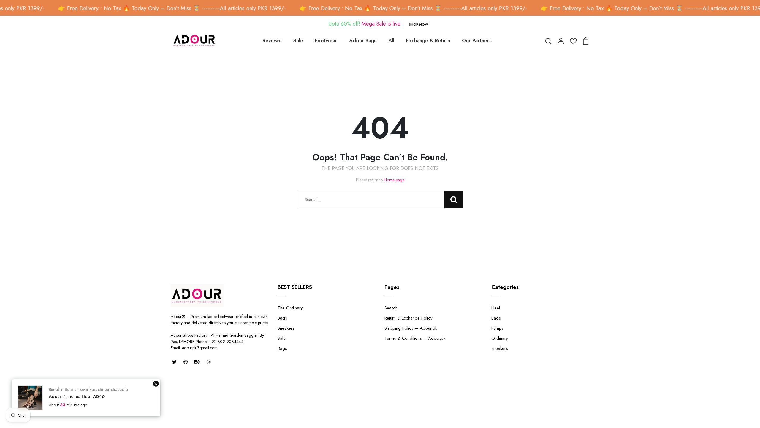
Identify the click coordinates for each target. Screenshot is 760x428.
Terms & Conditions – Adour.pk (414, 338)
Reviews (271, 40)
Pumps (497, 328)
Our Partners (477, 40)
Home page (394, 180)
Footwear (326, 40)
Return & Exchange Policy (408, 318)
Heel (495, 308)
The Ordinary (290, 308)
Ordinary (499, 338)
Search (391, 308)
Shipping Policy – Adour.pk (410, 328)
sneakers (499, 348)
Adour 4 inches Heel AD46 (76, 396)
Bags (282, 318)
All (391, 40)
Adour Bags (362, 40)
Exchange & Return (428, 40)
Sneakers (286, 328)
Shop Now (418, 24)
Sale (298, 40)
